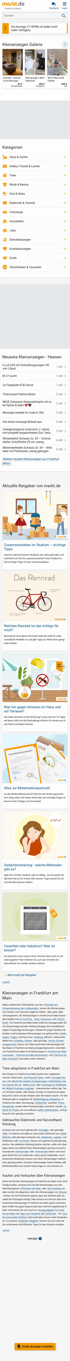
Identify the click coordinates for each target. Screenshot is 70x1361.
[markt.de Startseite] (13, 3)
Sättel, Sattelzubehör (48, 1110)
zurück (6, 982)
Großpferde (41, 1102)
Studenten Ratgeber (28, 1221)
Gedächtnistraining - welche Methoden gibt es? (33, 867)
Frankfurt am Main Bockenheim (32, 1055)
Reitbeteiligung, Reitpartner (47, 1099)
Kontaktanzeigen (20, 249)
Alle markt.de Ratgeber (22, 975)
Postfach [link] (54, 8)
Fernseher (24, 1140)
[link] (13, 69)
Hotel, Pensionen (42, 1019)
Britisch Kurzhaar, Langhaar (20, 1088)
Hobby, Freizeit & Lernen (25, 166)
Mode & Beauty (19, 184)
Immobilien (17, 221)
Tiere (13, 175)
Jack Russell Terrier (34, 1077)
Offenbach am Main (31, 1188)
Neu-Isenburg (54, 1188)
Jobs (13, 230)
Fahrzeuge (16, 212)
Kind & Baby (17, 193)
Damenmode (22, 1151)
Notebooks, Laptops (51, 1137)
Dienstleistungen (20, 239)
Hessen (63, 1192)
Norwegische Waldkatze (54, 1084)
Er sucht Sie (26, 1019)
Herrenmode (41, 1151)
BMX (5, 1133)
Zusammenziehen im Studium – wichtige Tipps (35, 547)
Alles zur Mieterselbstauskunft (27, 788)
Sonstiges (43, 1130)
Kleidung (38, 1037)
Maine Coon (29, 1084)
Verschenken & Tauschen (25, 267)
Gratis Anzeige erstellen (37, 1346)
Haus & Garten (19, 157)
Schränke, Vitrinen (23, 1040)
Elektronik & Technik (22, 203)
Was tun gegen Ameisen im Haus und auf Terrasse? (32, 709)
